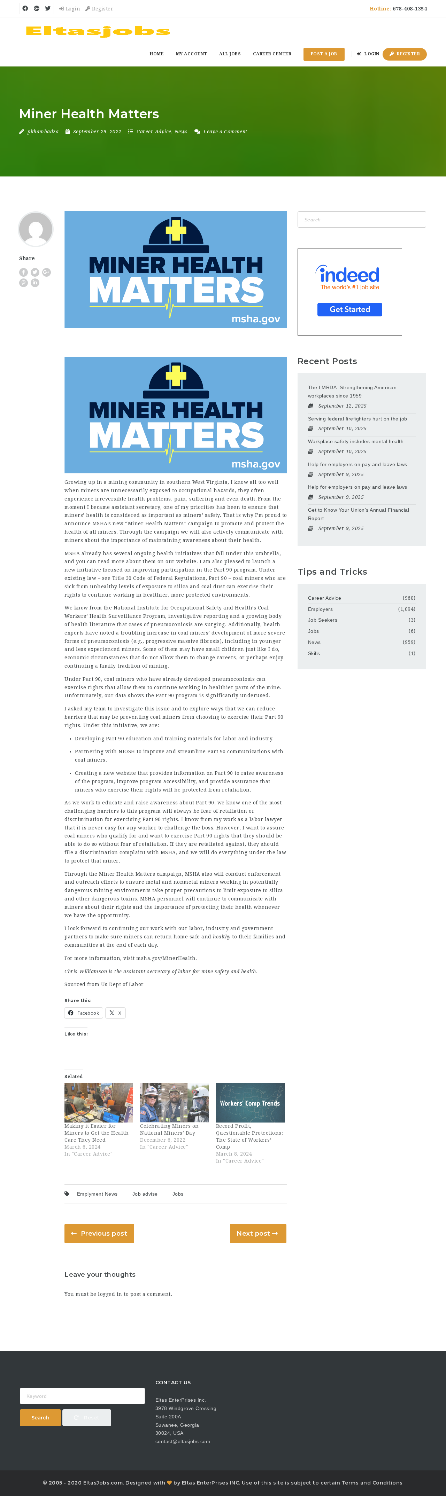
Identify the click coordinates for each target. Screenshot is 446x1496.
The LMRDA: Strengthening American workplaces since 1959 (352, 392)
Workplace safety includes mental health (356, 441)
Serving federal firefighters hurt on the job (357, 419)
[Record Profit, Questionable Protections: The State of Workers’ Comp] (250, 1103)
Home (157, 54)
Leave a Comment (224, 131)
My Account (191, 54)
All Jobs (230, 54)
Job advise (145, 1194)
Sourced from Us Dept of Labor (104, 984)
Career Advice (154, 131)
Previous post (104, 1233)
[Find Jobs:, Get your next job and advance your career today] (99, 29)
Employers (320, 609)
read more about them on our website (147, 561)
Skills (314, 653)
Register (102, 8)
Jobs (178, 1194)
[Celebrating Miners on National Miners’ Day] (174, 1103)
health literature (93, 624)
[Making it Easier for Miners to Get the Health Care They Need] (98, 1103)
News (181, 131)
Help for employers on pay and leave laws (357, 464)
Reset (91, 1418)
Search (40, 1418)
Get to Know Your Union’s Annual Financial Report (358, 514)
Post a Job (324, 54)
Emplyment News (97, 1194)
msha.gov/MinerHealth (165, 958)
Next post (253, 1233)
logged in (110, 1294)
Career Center (272, 54)
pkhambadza (43, 131)
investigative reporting (198, 616)
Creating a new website (105, 773)
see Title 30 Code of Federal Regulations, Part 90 (164, 578)
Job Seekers (323, 620)
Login (72, 8)
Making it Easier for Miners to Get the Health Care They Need (96, 1133)
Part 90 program (235, 570)
